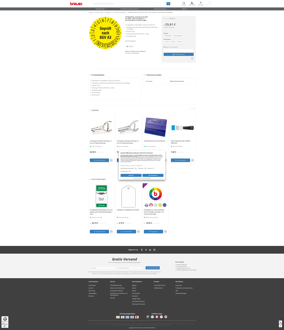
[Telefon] (280, 322)
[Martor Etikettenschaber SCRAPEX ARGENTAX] (182, 127)
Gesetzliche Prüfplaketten (119, 12)
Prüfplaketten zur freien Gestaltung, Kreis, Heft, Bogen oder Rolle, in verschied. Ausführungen (154, 212)
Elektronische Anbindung (117, 288)
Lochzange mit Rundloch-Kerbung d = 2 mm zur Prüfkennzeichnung (128, 142)
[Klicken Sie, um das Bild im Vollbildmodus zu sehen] (105, 33)
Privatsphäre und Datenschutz (184, 288)
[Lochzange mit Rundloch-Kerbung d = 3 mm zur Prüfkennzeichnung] (101, 127)
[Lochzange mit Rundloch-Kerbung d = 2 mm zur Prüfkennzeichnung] (128, 127)
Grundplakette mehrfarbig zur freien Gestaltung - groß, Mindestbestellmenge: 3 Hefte (101, 212)
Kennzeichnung (100, 9)
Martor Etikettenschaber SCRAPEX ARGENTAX (180, 142)
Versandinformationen (138, 301)
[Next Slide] (194, 108)
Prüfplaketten (108, 12)
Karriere (91, 288)
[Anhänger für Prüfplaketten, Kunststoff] (128, 196)
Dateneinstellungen (181, 293)
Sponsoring (92, 290)
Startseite (91, 12)
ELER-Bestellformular (116, 285)
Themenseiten (136, 293)
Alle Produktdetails (130, 41)
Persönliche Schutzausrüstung (129, 9)
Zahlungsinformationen (138, 304)
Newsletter (135, 296)
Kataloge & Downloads (116, 290)
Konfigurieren (154, 231)
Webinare (91, 296)
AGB (177, 290)
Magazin (134, 285)
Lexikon (134, 288)
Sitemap (112, 298)
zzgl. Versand (171, 27)
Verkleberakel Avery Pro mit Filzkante (154, 141)
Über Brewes (92, 285)
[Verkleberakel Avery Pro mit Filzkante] (155, 127)
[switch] (4, 326)
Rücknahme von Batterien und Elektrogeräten (118, 294)
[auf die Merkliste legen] (192, 58)
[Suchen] (168, 3)
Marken (184, 9)
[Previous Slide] (191, 108)
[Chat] (280, 325)
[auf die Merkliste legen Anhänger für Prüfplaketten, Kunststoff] (138, 231)
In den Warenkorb (100, 160)
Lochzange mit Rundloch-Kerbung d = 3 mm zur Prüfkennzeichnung (101, 142)
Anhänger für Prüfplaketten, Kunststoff (128, 210)
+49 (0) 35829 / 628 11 (160, 285)
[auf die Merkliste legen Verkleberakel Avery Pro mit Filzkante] (165, 160)
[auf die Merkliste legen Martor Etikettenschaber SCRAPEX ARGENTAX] (192, 160)
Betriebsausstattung (160, 9)
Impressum (179, 285)
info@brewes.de (158, 288)
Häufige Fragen (136, 299)
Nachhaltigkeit (93, 293)
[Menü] (7, 317)
